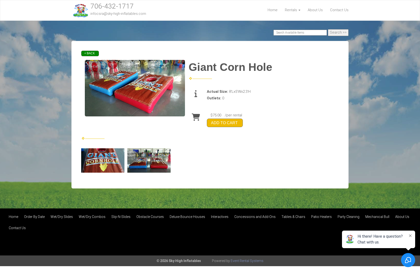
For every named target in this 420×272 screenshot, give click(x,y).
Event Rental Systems (247, 261)
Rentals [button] (291, 10)
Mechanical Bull (377, 217)
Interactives (219, 217)
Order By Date (34, 217)
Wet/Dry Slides (62, 217)
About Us (315, 10)
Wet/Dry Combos (92, 217)
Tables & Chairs (293, 217)
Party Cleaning (348, 217)
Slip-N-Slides (121, 217)
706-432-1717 (112, 6)
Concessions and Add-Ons (255, 217)
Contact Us (339, 10)
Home (273, 10)
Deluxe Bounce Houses (187, 217)
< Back (89, 53)
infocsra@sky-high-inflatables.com (118, 13)
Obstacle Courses (150, 217)
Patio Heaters (321, 217)
